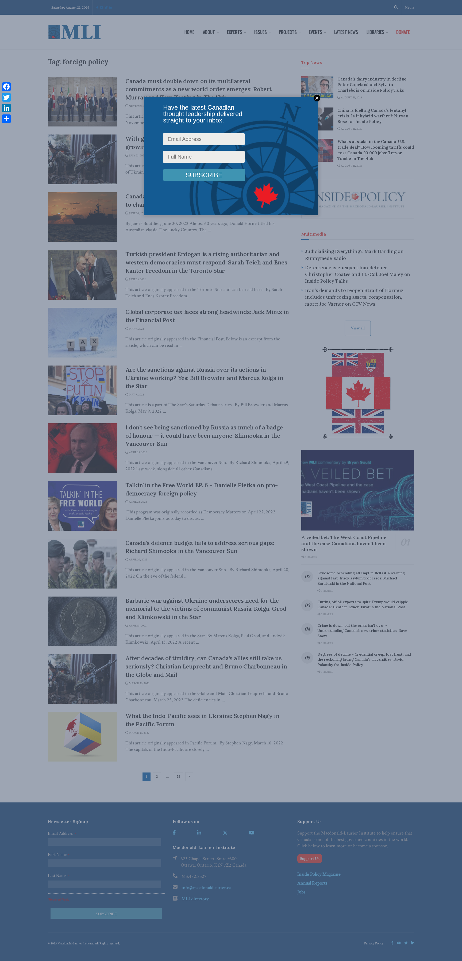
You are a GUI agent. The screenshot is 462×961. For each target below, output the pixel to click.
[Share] (6, 118)
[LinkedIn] (6, 108)
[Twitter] (6, 97)
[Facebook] (6, 86)
